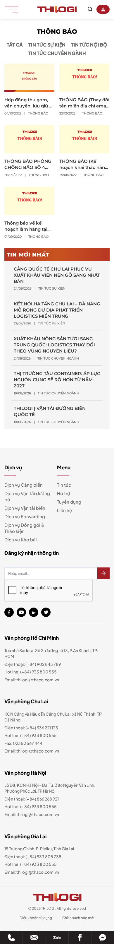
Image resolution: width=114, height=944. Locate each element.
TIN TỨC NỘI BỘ (89, 45)
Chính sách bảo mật (78, 918)
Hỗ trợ (63, 493)
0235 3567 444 (27, 743)
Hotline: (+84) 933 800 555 (30, 864)
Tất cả (15, 45)
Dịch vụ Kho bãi (20, 539)
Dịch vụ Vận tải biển (24, 508)
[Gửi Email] (34, 937)
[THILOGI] (56, 9)
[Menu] (13, 8)
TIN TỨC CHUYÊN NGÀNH (57, 53)
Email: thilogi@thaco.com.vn (31, 750)
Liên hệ (64, 510)
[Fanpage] (80, 937)
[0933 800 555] (11, 937)
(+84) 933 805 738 (43, 856)
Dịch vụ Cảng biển (23, 485)
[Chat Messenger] (102, 937)
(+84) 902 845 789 (43, 664)
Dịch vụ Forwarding (24, 516)
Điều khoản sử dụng (36, 918)
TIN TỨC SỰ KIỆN (46, 45)
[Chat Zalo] (57, 937)
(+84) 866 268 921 (42, 798)
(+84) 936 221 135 (41, 727)
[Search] (90, 9)
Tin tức (64, 485)
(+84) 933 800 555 (38, 671)
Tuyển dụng (69, 502)
